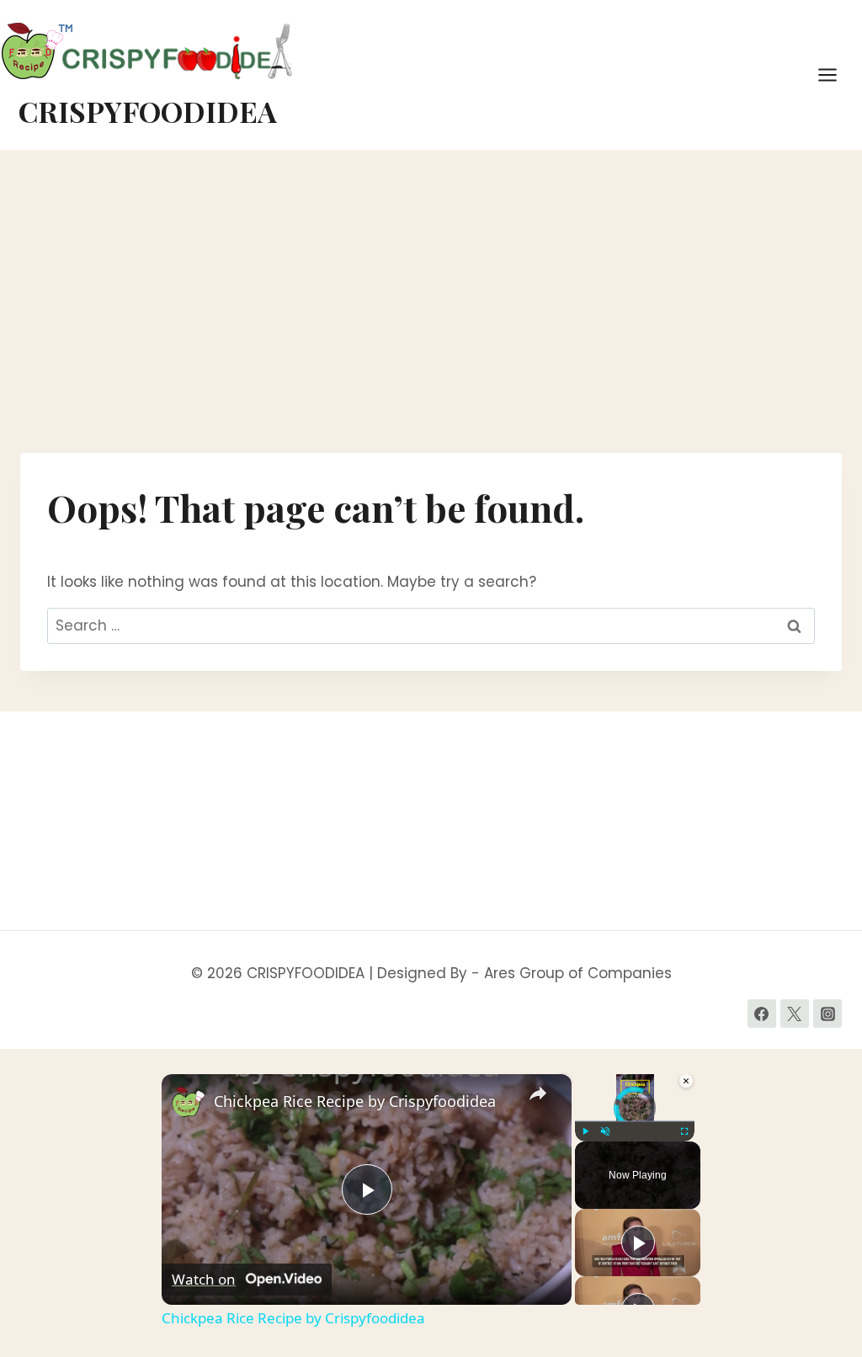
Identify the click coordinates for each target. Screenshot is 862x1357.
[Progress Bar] (634, 1121)
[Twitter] (794, 1013)
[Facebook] (762, 1013)
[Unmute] (605, 1131)
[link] (188, 1101)
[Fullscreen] (684, 1131)
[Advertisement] (431, 308)
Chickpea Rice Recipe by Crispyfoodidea (355, 1101)
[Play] (585, 1131)
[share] (538, 1094)
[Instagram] (827, 1013)
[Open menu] (836, 74)
